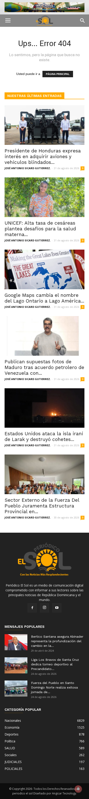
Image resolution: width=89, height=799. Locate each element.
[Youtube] (56, 607)
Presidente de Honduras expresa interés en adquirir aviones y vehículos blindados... (43, 156)
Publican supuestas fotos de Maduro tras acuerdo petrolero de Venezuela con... (44, 367)
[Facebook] (32, 607)
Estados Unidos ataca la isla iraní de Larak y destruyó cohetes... (44, 436)
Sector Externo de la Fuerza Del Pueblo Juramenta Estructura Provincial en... (42, 505)
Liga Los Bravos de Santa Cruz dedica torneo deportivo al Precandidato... (55, 664)
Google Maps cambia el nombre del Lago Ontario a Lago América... (44, 298)
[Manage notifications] (78, 789)
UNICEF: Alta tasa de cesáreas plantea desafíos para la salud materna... (40, 228)
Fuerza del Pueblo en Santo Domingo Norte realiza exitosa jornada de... (54, 687)
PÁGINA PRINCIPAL (58, 74)
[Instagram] (44, 607)
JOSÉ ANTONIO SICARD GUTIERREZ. (28, 168)
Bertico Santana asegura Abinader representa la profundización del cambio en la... (57, 641)
